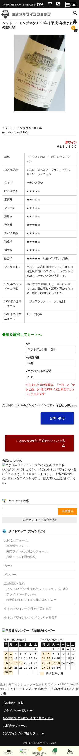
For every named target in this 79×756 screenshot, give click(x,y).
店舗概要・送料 (14, 583)
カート (8, 565)
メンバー (10, 574)
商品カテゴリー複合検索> (40, 519)
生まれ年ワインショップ (16, 684)
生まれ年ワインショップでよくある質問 (30, 617)
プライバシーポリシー (21, 594)
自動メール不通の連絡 (21, 557)
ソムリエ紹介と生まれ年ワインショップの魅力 (37, 589)
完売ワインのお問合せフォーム (27, 551)
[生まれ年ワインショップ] (31, 16)
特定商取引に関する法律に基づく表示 (31, 599)
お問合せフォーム (16, 540)
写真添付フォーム (18, 546)
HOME (24, 753)
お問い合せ (57, 418)
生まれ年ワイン (46, 684)
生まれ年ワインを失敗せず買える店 (27, 608)
